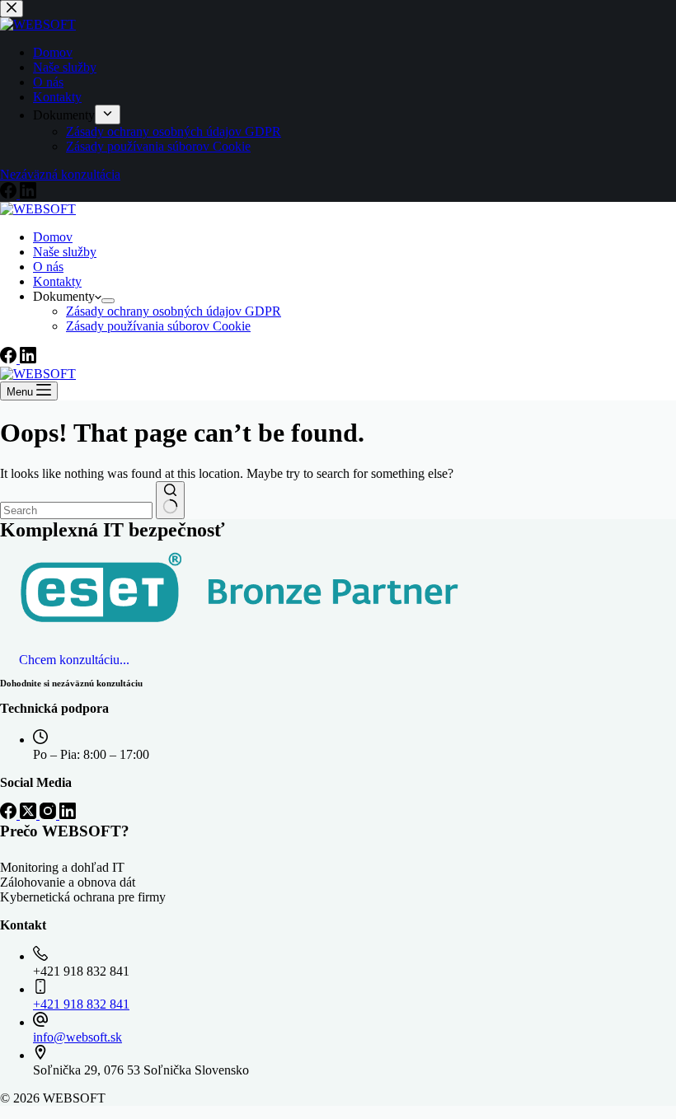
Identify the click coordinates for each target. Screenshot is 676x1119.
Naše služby (64, 252)
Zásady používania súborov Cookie (158, 326)
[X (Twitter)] (30, 815)
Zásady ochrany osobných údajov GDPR (173, 311)
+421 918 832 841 (81, 1004)
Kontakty (57, 281)
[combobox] (76, 510)
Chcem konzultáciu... (74, 660)
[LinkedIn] (28, 359)
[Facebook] (10, 359)
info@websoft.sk (77, 1037)
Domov (53, 237)
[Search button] (170, 500)
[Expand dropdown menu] (108, 300)
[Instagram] (49, 815)
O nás (48, 267)
